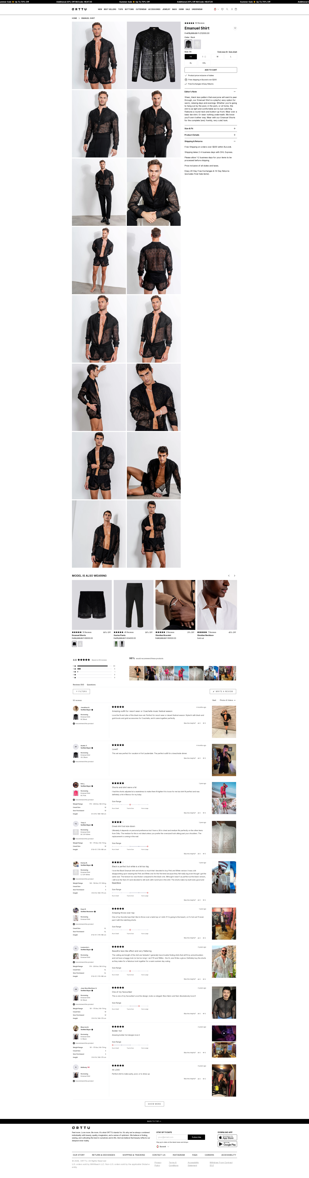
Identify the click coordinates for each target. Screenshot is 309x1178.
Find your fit (223, 52)
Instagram (179, 1155)
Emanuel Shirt (88, 18)
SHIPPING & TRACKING (134, 1155)
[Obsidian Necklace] (217, 605)
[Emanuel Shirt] (197, 44)
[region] (182, 673)
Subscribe (196, 1137)
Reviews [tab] (78, 685)
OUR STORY (79, 1155)
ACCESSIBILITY (228, 1155)
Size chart (233, 52)
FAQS (194, 1155)
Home (74, 18)
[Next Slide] (234, 673)
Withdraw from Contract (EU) (221, 1164)
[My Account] (232, 9)
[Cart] (236, 9)
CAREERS (209, 1155)
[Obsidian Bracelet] (175, 605)
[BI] (217, 9)
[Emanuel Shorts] (92, 605)
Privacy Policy (157, 1164)
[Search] (227, 9)
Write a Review (225, 692)
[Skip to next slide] (234, 575)
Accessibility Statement (193, 1164)
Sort (214, 700)
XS (191, 57)
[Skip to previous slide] (228, 575)
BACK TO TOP (153, 1121)
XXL (204, 63)
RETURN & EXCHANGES (103, 1155)
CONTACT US (158, 1155)
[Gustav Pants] (134, 605)
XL (191, 63)
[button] (194, 23)
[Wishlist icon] (222, 9)
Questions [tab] (91, 685)
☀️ (134, 2)
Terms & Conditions (173, 1164)
